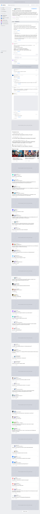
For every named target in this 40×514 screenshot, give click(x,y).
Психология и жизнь (19, 302)
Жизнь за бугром (18, 201)
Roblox (16, 195)
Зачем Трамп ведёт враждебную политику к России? (22, 120)
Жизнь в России (18, 236)
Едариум (17, 280)
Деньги (17, 207)
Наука (17, 122)
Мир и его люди (18, 9)
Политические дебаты (19, 374)
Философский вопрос (19, 247)
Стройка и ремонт (18, 464)
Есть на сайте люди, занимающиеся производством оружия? (24, 123)
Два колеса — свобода (19, 408)
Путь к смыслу (18, 160)
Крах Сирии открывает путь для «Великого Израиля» (22, 131)
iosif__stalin (14, 130)
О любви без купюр (19, 275)
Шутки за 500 (18, 402)
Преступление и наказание (20, 178)
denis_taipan (14, 122)
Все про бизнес (17, 342)
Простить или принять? (19, 130)
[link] (18, 141)
